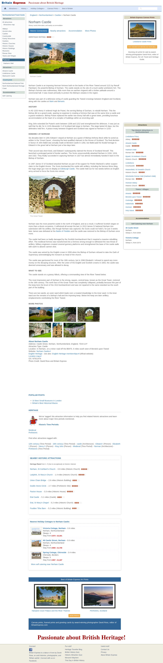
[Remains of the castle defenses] (65, 314)
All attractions (7, 22)
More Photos (90, 31)
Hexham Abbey (131, 183)
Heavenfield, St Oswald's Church (138, 170)
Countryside (6, 36)
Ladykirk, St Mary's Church (41, 475)
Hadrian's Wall (8, 63)
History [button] (24, 8)
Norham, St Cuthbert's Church (42, 469)
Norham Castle (43, 351)
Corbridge (129, 200)
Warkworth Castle (8, 76)
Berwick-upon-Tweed (133, 197)
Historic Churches (8, 43)
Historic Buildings (8, 48)
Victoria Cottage (132, 238)
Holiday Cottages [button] (37, 8)
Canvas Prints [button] (52, 8)
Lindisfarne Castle (8, 73)
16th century (58, 444)
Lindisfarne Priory (132, 136)
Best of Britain (67, 8)
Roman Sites (7, 53)
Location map (34, 356)
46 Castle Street (132, 228)
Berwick (61, 101)
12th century (34, 444)
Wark (51, 101)
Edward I (99, 444)
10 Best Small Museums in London (47, 401)
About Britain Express (109, 655)
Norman (97, 446)
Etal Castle (34, 497)
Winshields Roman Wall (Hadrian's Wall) (141, 176)
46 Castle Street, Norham (54, 540)
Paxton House (36, 491)
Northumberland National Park (13, 83)
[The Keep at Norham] (41, 314)
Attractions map (9, 25)
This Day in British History (74, 660)
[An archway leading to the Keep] (88, 314)
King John (59, 446)
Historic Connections (38, 31)
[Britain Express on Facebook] (30, 649)
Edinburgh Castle (67, 169)
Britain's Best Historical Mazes (45, 403)
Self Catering (7, 96)
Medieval (32, 430)
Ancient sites (7, 31)
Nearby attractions (58, 31)
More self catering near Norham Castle (47, 564)
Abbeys (5, 29)
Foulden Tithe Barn (38, 508)
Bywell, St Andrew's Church (136, 156)
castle (79, 444)
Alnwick (128, 193)
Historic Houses (8, 46)
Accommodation (75, 31)
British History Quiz (72, 652)
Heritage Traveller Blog (73, 649)
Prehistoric (33, 433)
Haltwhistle (130, 204)
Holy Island (130, 210)
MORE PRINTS (74, 615)
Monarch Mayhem (72, 657)
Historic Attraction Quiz (73, 655)
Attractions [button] (13, 8)
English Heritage (35, 354)
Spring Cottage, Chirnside (54, 552)
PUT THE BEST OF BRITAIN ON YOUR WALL (142, 47)
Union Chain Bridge (38, 480)
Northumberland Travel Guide (13, 15)
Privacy (103, 652)
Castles (5, 34)
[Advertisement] (75, 379)
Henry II (42, 446)
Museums (5, 51)
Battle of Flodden (63, 231)
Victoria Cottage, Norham (54, 528)
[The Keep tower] (57, 330)
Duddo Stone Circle (38, 486)
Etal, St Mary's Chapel (39, 503)
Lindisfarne (130, 163)
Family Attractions (8, 38)
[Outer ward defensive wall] (40, 330)
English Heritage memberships (65, 354)
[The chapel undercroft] (74, 330)
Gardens (5, 41)
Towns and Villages (9, 56)
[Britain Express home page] (13, 2)
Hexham (129, 207)
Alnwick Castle (7, 71)
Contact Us (105, 649)
